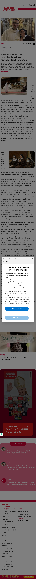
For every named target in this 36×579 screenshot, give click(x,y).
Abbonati (30, 259)
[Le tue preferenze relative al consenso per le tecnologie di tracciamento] (1, 434)
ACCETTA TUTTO (16, 309)
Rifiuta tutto (16, 318)
